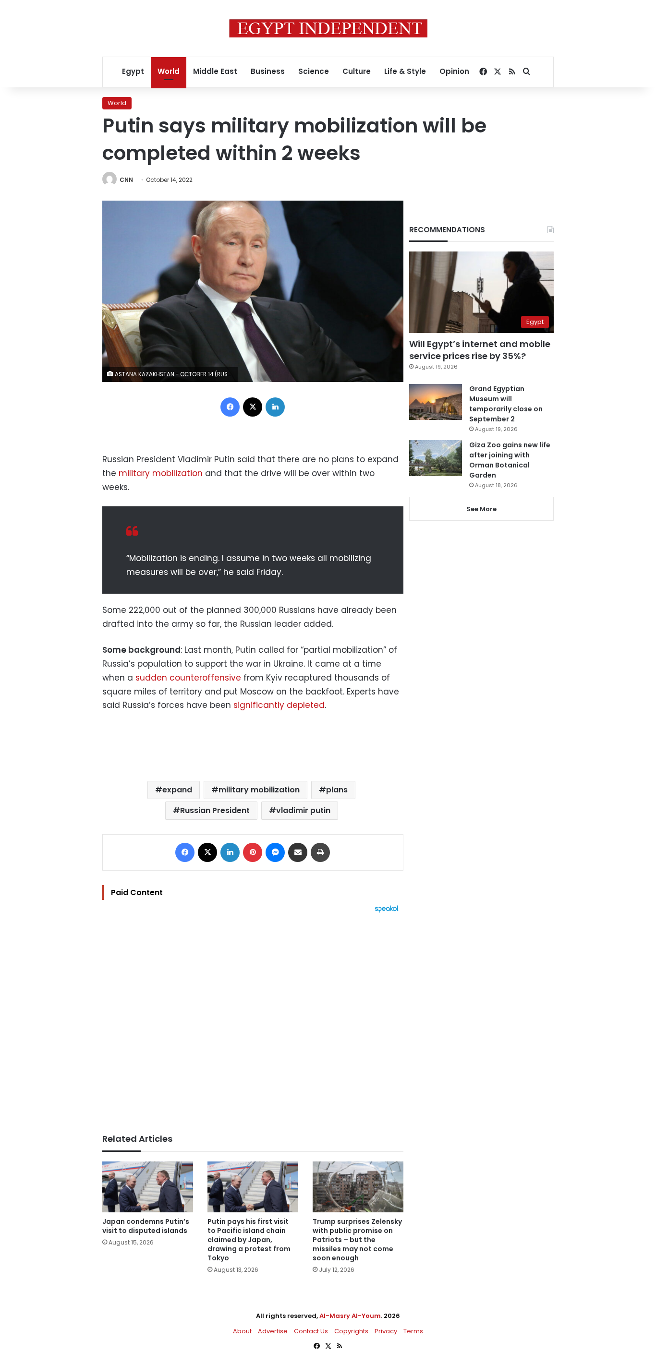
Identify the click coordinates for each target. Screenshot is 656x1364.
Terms (413, 1331)
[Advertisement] (252, 1018)
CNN (126, 180)
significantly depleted (279, 705)
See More (481, 509)
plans (337, 789)
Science (313, 71)
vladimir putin (303, 810)
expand (177, 789)
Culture (356, 71)
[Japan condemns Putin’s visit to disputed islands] (147, 1187)
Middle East (215, 71)
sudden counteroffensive (188, 677)
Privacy (386, 1331)
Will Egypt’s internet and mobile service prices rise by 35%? (479, 350)
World (169, 71)
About (242, 1331)
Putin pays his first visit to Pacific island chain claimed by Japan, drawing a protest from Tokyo (249, 1240)
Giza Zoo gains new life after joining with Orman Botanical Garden (509, 460)
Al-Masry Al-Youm (350, 1315)
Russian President (215, 810)
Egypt (133, 71)
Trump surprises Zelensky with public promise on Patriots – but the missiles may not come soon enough (357, 1240)
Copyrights (351, 1331)
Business (268, 71)
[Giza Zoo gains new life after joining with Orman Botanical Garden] (435, 458)
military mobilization (161, 473)
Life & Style (405, 71)
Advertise (273, 1331)
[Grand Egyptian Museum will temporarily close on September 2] (435, 402)
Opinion (454, 71)
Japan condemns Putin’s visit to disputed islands (145, 1226)
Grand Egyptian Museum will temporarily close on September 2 (506, 404)
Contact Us (311, 1331)
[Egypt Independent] (328, 28)
